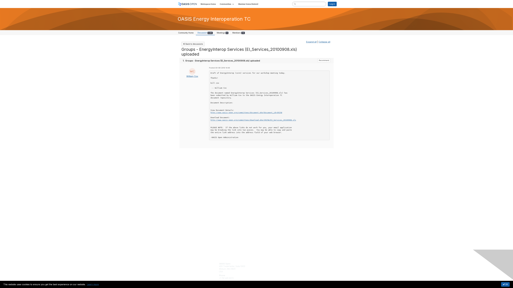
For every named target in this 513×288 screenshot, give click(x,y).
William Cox (192, 76)
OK (506, 284)
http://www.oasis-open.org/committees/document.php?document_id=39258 (246, 113)
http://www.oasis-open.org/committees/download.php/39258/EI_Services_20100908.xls (253, 120)
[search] (295, 4)
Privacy (299, 266)
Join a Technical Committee (270, 271)
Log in (332, 4)
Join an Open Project (267, 267)
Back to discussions (194, 44)
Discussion (205, 33)
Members (238, 33)
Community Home (186, 33)
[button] (227, 4)
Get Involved (263, 264)
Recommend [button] (324, 60)
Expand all (311, 42)
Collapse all (324, 42)
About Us (300, 264)
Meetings (222, 33)
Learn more (93, 284)
